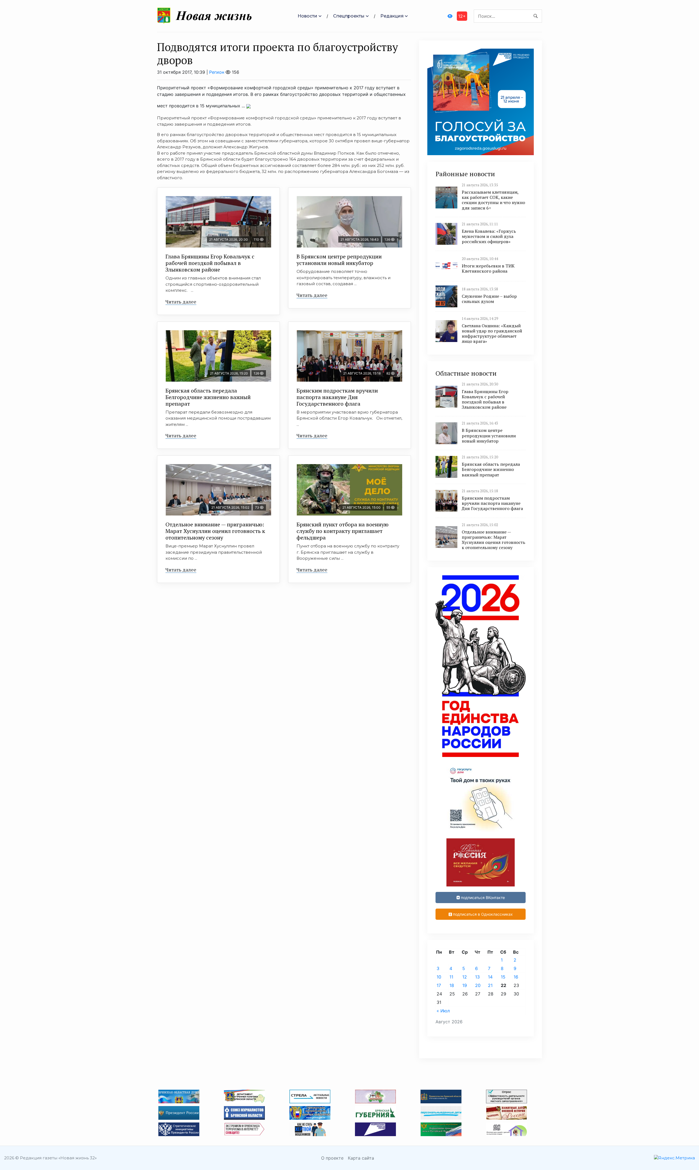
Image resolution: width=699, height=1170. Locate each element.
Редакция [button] (392, 16)
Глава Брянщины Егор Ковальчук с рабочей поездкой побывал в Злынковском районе (209, 263)
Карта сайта (361, 1158)
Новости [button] (307, 16)
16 (516, 977)
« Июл (443, 1010)
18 (451, 985)
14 (490, 977)
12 (464, 977)
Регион (216, 72)
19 (464, 985)
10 (439, 977)
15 (503, 977)
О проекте (332, 1158)
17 (439, 985)
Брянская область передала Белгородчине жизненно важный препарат (208, 397)
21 (490, 985)
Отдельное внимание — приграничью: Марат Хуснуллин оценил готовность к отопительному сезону (215, 531)
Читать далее (180, 301)
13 (477, 977)
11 (451, 977)
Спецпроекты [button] (349, 16)
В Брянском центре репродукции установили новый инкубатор (339, 260)
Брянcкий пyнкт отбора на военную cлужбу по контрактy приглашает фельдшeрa (343, 531)
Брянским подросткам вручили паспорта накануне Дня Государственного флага (337, 397)
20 (478, 985)
